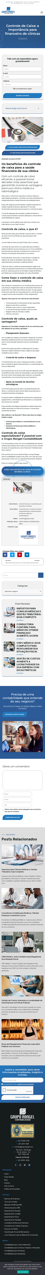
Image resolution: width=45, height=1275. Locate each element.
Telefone (6, 81)
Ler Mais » (20, 620)
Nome (5, 65)
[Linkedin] (24, 1165)
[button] (41, 12)
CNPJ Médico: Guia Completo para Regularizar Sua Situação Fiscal (28, 647)
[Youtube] (29, 1165)
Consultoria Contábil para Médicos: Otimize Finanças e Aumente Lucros (27, 630)
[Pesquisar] (40, 575)
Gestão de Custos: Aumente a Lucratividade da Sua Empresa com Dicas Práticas (28, 664)
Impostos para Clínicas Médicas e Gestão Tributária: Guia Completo (29, 613)
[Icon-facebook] (15, 1165)
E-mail (5, 73)
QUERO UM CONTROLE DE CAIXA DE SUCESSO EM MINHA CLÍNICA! (22, 471)
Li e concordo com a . (18, 1084)
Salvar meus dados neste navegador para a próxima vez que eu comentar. (23, 810)
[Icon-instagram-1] (20, 1165)
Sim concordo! (23, 1272)
